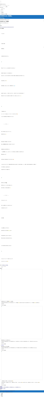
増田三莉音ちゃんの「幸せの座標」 (5, 346)
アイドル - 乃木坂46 (2, 18)
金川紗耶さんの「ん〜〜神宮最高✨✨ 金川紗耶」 (7, 301)
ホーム (1, 389)
